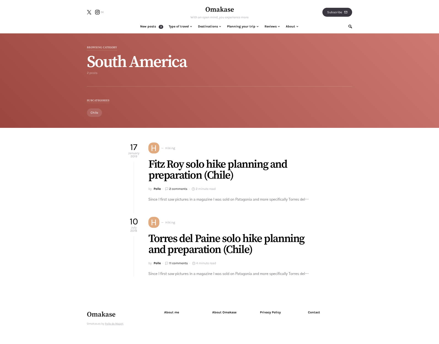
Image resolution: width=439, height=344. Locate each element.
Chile (94, 113)
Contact (314, 312)
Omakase (219, 9)
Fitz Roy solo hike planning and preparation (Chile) (217, 170)
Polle (157, 189)
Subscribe (334, 12)
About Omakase (224, 312)
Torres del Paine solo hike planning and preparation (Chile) (226, 244)
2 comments (178, 189)
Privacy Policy (270, 312)
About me (171, 312)
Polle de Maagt (114, 323)
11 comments (178, 263)
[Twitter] (89, 12)
